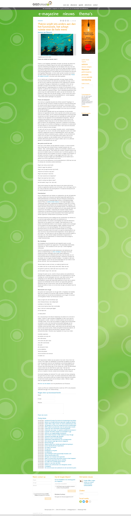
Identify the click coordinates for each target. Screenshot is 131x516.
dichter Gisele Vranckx (53, 201)
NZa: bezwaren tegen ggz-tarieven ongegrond (56, 441)
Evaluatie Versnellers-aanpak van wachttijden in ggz (58, 431)
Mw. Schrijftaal (57, 251)
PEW (85, 509)
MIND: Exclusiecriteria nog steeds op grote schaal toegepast (60, 458)
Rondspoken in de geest (51, 450)
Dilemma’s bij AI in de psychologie (53, 438)
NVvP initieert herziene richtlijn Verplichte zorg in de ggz (59, 434)
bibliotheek (84, 66)
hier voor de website (45, 383)
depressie (85, 69)
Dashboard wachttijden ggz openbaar (54, 436)
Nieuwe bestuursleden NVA (52, 455)
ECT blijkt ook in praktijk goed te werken (55, 461)
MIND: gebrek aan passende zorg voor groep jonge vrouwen (60, 427)
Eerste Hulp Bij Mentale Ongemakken (54, 445)
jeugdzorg (88, 72)
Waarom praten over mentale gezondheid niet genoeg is (59, 444)
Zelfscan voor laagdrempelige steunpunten (55, 433)
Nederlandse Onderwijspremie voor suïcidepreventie (58, 439)
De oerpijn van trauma (50, 447)
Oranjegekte (48, 466)
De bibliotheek (48, 452)
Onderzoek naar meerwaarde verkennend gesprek (57, 428)
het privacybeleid (65, 487)
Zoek (83, 87)
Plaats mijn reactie (42, 415)
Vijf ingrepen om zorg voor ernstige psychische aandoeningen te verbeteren (64, 425)
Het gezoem (48, 449)
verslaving (86, 80)
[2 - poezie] (57, 44)
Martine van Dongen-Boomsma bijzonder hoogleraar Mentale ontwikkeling (63, 422)
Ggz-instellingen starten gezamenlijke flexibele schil (58, 453)
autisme (85, 64)
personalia (85, 74)
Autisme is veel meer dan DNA (52, 463)
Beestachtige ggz (49, 442)
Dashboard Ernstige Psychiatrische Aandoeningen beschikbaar (61, 420)
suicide (89, 77)
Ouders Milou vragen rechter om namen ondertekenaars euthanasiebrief (63, 423)
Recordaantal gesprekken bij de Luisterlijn (55, 460)
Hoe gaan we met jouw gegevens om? (64, 496)
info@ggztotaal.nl (85, 106)
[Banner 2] (88, 37)
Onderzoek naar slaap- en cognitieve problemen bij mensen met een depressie (65, 430)
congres (89, 67)
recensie (84, 77)
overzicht (40, 20)
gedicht (84, 72)
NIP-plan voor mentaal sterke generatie (55, 456)
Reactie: (40, 402)
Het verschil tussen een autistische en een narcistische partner (61, 468)
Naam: (39, 395)
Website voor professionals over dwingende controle (58, 464)
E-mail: (39, 399)
